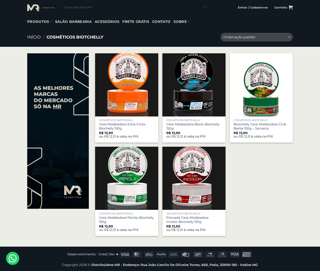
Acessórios (107, 21)
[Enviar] (205, 7)
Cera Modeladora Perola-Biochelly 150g (126, 220)
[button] (253, 7)
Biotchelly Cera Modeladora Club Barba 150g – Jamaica (260, 126)
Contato (161, 21)
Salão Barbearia (73, 21)
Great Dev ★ (109, 254)
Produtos (38, 21)
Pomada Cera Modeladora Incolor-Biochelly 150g (187, 220)
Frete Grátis (135, 21)
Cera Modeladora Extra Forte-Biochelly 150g (123, 126)
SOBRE (180, 21)
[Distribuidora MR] (40, 7)
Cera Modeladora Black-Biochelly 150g (192, 126)
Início (34, 37)
